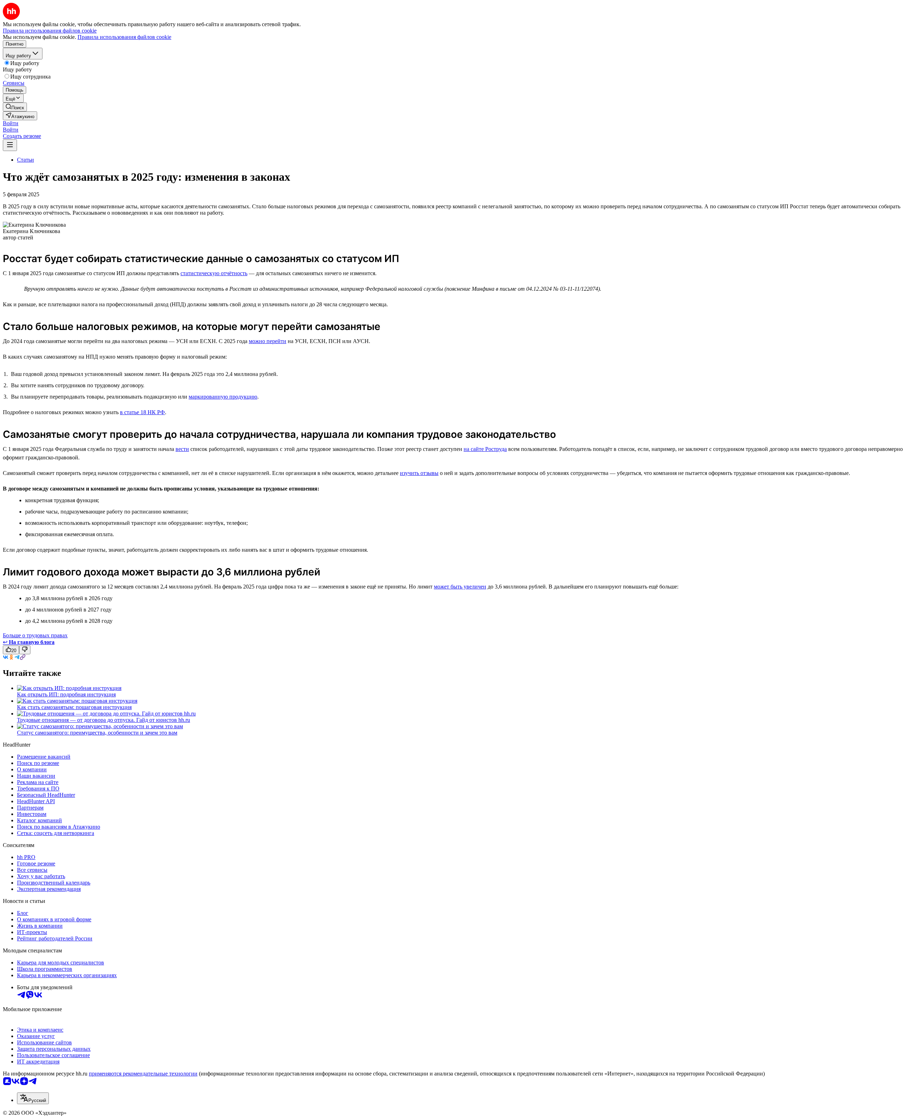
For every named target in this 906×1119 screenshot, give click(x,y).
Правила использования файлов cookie (124, 37)
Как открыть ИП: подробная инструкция (66, 694)
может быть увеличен (460, 587)
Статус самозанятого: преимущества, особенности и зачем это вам (97, 733)
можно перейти (267, 341)
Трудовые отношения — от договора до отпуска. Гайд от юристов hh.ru (103, 720)
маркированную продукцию (223, 397)
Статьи (25, 160)
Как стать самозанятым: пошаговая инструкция (74, 707)
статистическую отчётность (213, 273)
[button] (10, 123)
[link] (15, 107)
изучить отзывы (419, 473)
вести (182, 449)
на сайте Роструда (485, 449)
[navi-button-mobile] (10, 145)
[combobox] (33, 1098)
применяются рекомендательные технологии (143, 1074)
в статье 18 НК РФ (142, 412)
